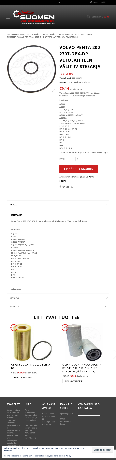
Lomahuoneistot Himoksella (31, 426)
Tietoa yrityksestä (30, 411)
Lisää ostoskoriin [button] (23, 378)
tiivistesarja (76, 177)
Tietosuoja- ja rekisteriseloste (31, 420)
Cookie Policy (65, 456)
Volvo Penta (88, 177)
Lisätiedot (15, 289)
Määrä (62, 159)
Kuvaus (13, 204)
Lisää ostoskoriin (78, 169)
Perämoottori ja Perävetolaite (32, 34)
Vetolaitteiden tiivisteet (79, 82)
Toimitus (14, 306)
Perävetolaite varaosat (62, 34)
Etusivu (11, 34)
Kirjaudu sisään (99, 2)
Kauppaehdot (31, 415)
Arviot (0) (14, 298)
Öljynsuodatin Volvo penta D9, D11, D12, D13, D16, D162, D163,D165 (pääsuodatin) (81, 368)
